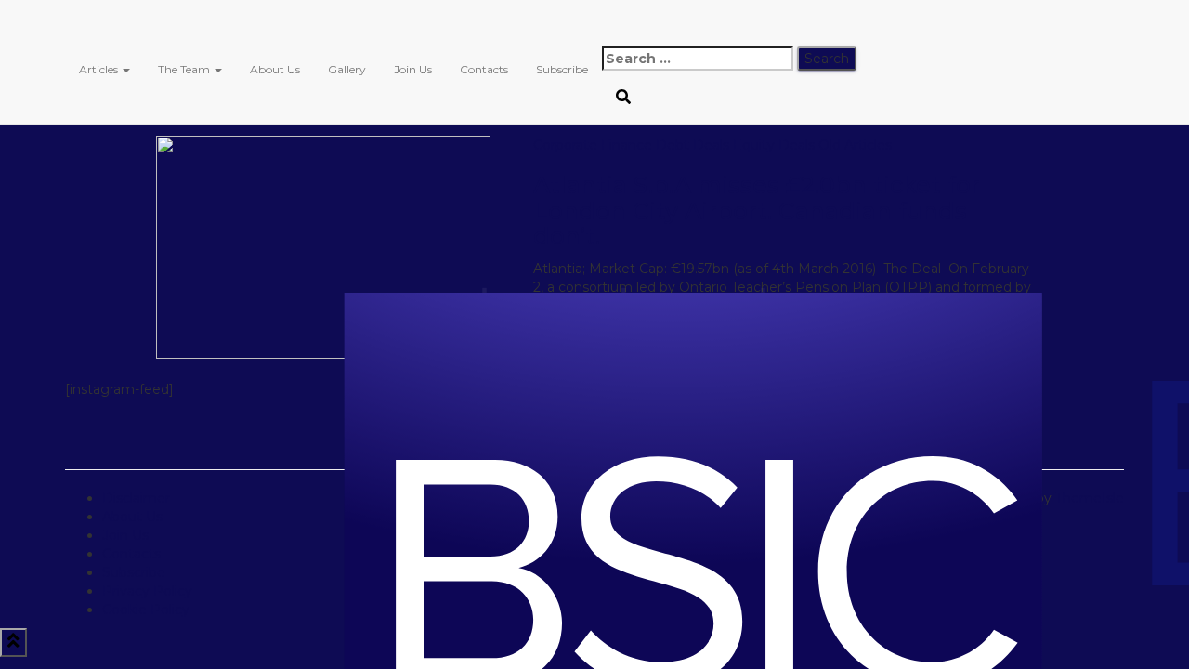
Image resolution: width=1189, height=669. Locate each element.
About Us (275, 69)
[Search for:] (697, 58)
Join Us (413, 69)
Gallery (347, 69)
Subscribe (562, 69)
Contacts (484, 69)
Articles (100, 69)
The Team (185, 69)
